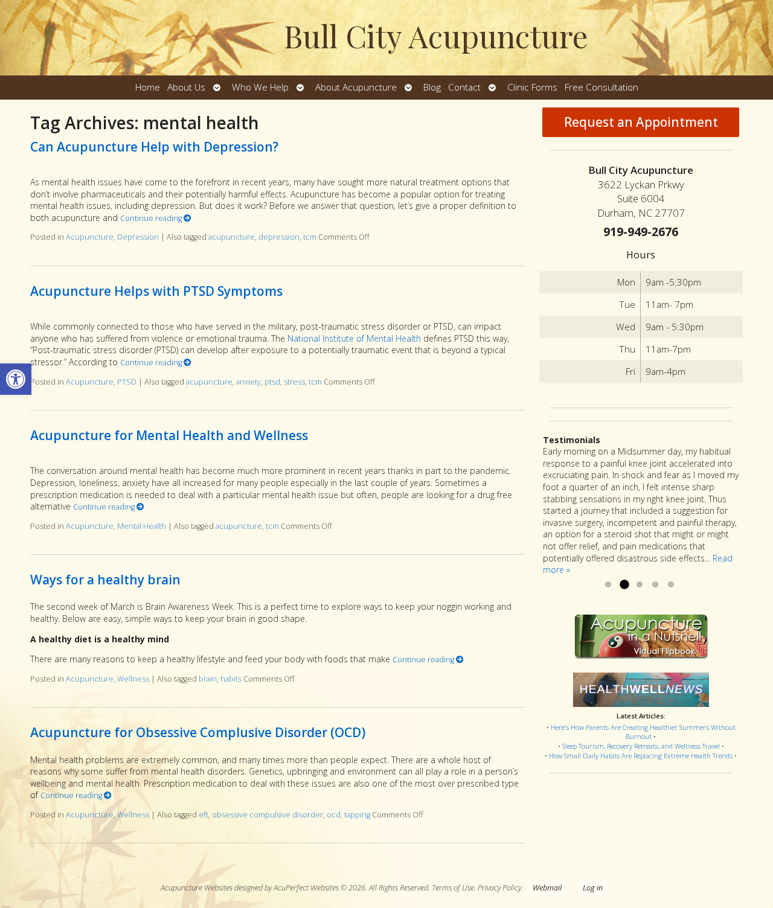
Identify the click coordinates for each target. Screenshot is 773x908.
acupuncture (231, 237)
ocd (334, 815)
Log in (593, 888)
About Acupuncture (356, 87)
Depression (138, 237)
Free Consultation (601, 87)
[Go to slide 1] (608, 585)
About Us (186, 87)
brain (208, 679)
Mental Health (141, 526)
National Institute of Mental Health (354, 338)
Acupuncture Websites (197, 888)
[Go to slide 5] (671, 585)
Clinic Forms (532, 87)
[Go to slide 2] (624, 585)
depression (279, 237)
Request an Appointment (641, 122)
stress (294, 382)
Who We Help (260, 87)
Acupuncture (90, 237)
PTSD (126, 382)
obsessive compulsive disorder (267, 815)
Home (147, 87)
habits (231, 679)
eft (203, 815)
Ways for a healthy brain (105, 579)
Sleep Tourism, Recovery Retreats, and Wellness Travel (641, 745)
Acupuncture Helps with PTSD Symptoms (156, 291)
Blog (432, 87)
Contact (464, 87)
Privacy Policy (499, 888)
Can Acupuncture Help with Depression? (154, 146)
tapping (357, 815)
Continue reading (152, 218)
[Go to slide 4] (655, 585)
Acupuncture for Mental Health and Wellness (169, 435)
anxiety (248, 382)
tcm (309, 237)
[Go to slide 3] (639, 585)
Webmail (547, 888)
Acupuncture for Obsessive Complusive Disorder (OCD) (197, 732)
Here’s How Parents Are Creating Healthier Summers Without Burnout (643, 732)
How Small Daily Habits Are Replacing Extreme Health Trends (641, 755)
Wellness (133, 679)
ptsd (272, 382)
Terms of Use (453, 888)
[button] (15, 379)
